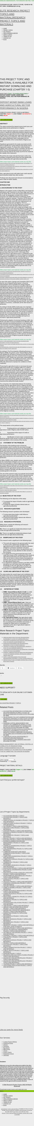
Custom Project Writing (10, 1042)
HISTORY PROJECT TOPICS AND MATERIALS (17, 886)
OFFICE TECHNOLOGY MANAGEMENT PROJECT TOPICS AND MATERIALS (15, 930)
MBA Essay (6, 1049)
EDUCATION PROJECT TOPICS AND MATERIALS (18, 868)
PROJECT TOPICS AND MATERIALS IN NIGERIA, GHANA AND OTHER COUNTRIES (17, 1114)
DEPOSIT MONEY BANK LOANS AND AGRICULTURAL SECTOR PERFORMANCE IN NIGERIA (16, 105)
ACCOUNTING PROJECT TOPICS (10, 703)
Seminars (6, 1046)
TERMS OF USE (7, 36)
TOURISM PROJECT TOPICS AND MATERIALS (17, 964)
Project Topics (7, 1052)
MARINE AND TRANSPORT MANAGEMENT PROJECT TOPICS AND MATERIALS (16, 910)
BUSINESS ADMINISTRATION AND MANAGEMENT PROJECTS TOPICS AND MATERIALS (16, 842)
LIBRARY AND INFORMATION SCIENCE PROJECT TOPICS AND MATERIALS (15, 907)
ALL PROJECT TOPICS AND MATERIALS (15, 826)
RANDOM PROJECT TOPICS (12, 953)
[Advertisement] (17, 59)
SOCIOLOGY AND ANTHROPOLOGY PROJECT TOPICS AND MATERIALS (17, 958)
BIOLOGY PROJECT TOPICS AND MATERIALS (17, 838)
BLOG (5, 39)
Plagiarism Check (8, 1053)
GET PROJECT (7, 31)
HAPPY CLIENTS (7, 35)
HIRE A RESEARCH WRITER (10, 33)
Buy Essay (6, 1048)
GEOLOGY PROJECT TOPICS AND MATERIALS (18, 881)
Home (10, 93)
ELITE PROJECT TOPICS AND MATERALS (10, 1109)
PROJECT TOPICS (8, 30)
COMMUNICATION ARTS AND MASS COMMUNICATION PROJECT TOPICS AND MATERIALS (16, 853)
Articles (5, 1045)
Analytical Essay (8, 1043)
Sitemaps (6, 1055)
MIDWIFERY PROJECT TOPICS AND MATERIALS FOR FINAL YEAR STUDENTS (18, 925)
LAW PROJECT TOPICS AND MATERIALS (16, 905)
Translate (13, 761)
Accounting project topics (20, 93)
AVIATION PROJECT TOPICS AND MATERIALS (17, 830)
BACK (1, 1091)
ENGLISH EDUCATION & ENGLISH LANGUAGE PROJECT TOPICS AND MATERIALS (18, 873)
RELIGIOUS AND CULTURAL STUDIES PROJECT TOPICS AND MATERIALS (18, 955)
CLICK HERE (3, 699)
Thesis (5, 1051)
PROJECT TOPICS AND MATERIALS (14, 943)
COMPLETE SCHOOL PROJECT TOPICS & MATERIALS (14, 112)
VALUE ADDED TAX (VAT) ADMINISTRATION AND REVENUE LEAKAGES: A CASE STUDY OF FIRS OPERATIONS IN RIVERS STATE (18, 718)
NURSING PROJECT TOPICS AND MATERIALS (17, 928)
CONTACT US (7, 38)
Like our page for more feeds (11, 1029)
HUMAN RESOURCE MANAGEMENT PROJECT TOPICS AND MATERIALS (18, 891)
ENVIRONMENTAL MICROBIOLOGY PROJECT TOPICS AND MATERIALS (17, 876)
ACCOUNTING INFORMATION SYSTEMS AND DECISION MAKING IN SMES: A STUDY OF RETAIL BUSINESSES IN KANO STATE (17, 712)
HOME (5, 28)
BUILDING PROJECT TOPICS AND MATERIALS (17, 839)
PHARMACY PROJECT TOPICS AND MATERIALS (18, 935)
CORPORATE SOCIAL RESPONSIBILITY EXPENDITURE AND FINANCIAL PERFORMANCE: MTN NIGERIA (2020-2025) (17, 738)
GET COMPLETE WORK (6, 120)
